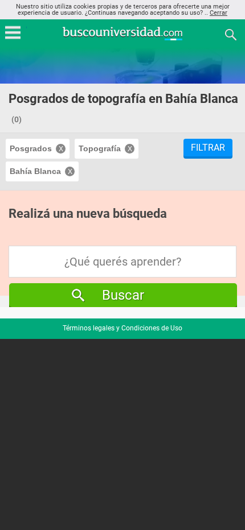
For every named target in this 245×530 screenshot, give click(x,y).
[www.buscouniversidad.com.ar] (122, 39)
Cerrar (218, 12)
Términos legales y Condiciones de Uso (122, 328)
